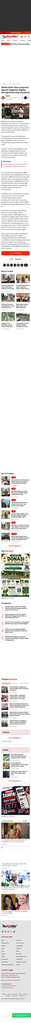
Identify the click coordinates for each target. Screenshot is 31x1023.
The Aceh (11, 816)
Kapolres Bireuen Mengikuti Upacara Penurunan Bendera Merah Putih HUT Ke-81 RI (18, 722)
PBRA (20, 994)
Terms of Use (15, 995)
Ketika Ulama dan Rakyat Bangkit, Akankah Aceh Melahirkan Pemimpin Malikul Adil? (16, 630)
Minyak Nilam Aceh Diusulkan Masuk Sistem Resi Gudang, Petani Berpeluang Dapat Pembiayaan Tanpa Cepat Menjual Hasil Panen (20, 481)
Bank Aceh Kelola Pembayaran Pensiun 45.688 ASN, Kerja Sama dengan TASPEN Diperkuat (19, 705)
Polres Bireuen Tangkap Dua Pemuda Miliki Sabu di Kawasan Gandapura (19, 688)
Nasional (18, 940)
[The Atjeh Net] (10, 37)
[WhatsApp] (21, 265)
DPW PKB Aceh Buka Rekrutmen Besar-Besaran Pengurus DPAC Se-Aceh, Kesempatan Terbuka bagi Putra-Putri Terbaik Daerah (19, 756)
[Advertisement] (15, 16)
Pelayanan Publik (21, 962)
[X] (11, 265)
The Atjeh (11, 598)
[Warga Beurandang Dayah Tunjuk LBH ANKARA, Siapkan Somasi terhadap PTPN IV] (5, 537)
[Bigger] (28, 97)
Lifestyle (18, 948)
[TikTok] (14, 932)
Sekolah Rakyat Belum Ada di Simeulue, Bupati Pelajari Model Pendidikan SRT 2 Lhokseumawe (23, 287)
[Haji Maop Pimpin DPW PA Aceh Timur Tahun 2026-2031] (6, 774)
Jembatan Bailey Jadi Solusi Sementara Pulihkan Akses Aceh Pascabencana (7, 287)
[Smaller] (22, 97)
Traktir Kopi (17, 253)
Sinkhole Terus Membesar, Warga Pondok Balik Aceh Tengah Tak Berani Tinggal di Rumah (7, 325)
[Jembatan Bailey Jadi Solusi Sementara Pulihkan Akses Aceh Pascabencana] (8, 278)
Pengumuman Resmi (7, 964)
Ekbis (8, 40)
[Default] (25, 97)
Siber (9, 994)
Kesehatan (19, 959)
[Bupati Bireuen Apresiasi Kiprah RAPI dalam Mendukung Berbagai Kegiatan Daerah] (4, 714)
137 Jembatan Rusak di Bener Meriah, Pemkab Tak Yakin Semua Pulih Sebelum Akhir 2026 (22, 325)
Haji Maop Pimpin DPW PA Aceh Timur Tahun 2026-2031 (19, 773)
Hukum (15, 40)
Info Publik (4, 962)
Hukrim (3, 954)
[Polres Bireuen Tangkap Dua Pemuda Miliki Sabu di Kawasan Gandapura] (4, 689)
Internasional (20, 943)
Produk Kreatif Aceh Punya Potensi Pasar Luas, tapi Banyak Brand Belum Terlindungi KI (19, 504)
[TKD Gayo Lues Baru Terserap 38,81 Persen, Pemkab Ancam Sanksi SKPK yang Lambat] (8, 297)
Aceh (2, 40)
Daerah (3, 945)
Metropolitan (5, 943)
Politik (3, 956)
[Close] (29, 1015)
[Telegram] (15, 265)
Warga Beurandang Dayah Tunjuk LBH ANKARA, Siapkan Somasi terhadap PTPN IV (20, 538)
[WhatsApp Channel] (11, 932)
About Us (22, 995)
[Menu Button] (28, 37)
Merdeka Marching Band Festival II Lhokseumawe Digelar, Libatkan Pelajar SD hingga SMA (17, 638)
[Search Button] (25, 37)
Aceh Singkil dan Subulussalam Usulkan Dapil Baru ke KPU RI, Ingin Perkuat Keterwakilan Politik (19, 764)
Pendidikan (4, 959)
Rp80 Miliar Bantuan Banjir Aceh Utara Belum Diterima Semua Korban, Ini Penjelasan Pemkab (22, 306)
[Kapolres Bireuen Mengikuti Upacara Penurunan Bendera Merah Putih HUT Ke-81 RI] (4, 723)
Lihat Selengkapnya (14, 546)
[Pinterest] (18, 265)
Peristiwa (22, 40)
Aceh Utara (18, 259)
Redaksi (4, 994)
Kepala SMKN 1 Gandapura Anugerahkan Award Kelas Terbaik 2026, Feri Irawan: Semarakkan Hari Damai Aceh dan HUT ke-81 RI (18, 697)
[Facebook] (8, 265)
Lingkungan (19, 945)
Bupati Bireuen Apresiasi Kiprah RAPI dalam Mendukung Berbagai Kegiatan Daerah (20, 713)
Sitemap (8, 995)
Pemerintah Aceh (21, 956)
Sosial (3, 948)
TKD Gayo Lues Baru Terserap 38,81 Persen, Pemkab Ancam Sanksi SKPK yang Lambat (8, 306)
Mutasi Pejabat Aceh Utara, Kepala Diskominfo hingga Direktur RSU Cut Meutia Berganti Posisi (16, 616)
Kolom (18, 964)
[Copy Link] (4, 265)
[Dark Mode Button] (21, 37)
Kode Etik (15, 994)
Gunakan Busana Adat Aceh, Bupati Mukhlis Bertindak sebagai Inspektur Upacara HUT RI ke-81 (16, 608)
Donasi (25, 994)
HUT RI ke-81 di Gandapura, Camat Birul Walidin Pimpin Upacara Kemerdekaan (17, 622)
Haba (2, 951)
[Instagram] (8, 932)
